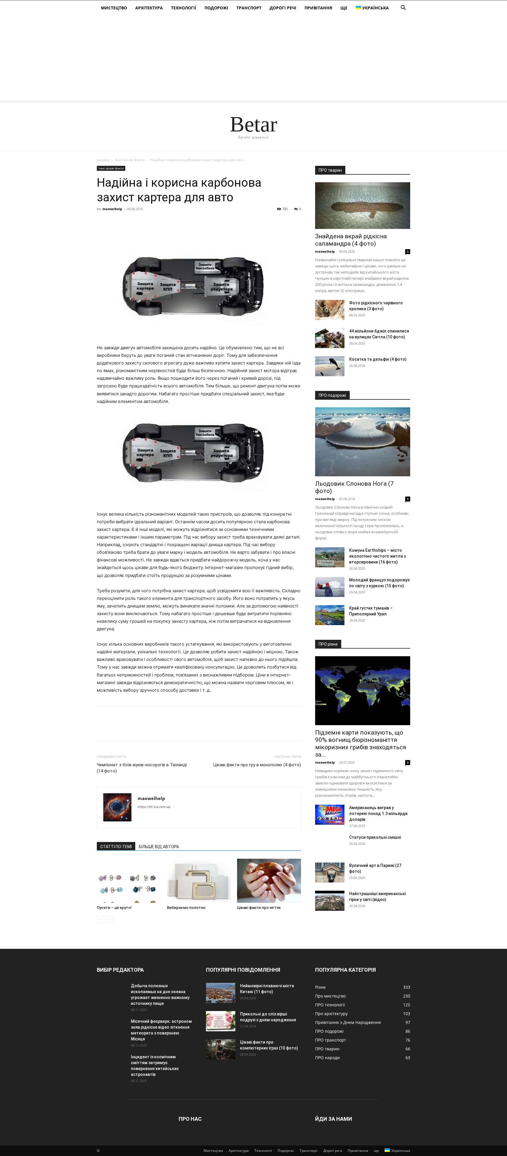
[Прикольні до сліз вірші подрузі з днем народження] (220, 1021)
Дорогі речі (283, 8)
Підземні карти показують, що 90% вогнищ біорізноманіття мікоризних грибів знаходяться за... (360, 743)
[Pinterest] (130, 222)
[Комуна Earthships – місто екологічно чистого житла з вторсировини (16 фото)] (329, 557)
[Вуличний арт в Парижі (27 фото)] (329, 873)
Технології (183, 8)
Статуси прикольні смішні (375, 837)
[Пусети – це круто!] (129, 881)
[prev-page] (100, 919)
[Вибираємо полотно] (199, 881)
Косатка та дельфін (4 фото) (378, 359)
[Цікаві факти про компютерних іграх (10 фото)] (220, 1049)
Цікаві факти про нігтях (259, 907)
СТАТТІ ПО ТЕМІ (116, 846)
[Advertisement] (253, 59)
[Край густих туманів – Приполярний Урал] (329, 615)
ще (343, 8)
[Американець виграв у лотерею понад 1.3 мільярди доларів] (329, 815)
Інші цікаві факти (130, 159)
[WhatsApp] (143, 222)
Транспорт (248, 8)
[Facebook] (103, 222)
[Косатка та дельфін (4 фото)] (329, 366)
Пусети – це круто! (114, 907)
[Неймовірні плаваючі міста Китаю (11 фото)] (220, 993)
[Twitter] (116, 222)
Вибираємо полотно (186, 907)
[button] (403, 8)
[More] (157, 222)
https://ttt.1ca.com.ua (154, 807)
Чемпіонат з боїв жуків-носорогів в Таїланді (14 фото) (142, 768)
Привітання (318, 8)
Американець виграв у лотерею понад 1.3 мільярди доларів (378, 813)
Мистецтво (114, 8)
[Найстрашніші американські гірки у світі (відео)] (329, 901)
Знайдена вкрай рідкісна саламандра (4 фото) (351, 240)
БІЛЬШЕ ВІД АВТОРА (159, 846)
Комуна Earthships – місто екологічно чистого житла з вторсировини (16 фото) (377, 556)
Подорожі (216, 8)
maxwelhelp (112, 209)
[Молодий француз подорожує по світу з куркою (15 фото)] (329, 587)
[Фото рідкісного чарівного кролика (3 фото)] (329, 310)
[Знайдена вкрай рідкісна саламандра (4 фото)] (362, 205)
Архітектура (149, 8)
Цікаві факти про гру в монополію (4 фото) (257, 764)
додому (103, 159)
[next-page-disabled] (110, 919)
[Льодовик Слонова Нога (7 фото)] (362, 441)
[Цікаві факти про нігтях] (269, 881)
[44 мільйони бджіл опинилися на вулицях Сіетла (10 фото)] (329, 338)
